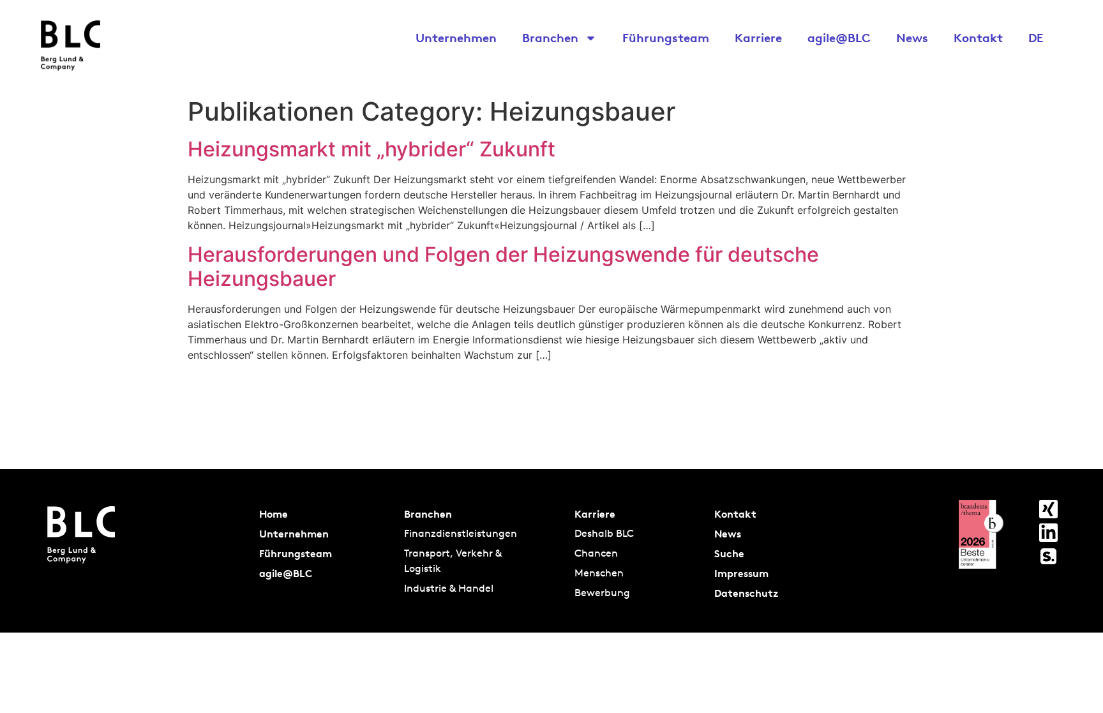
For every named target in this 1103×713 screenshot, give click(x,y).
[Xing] (1048, 509)
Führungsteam (665, 37)
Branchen (550, 37)
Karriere (758, 37)
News (912, 37)
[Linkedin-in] (1048, 532)
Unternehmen (456, 37)
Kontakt (978, 37)
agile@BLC (839, 37)
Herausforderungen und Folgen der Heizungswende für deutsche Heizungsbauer (503, 266)
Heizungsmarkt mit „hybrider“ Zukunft (371, 149)
